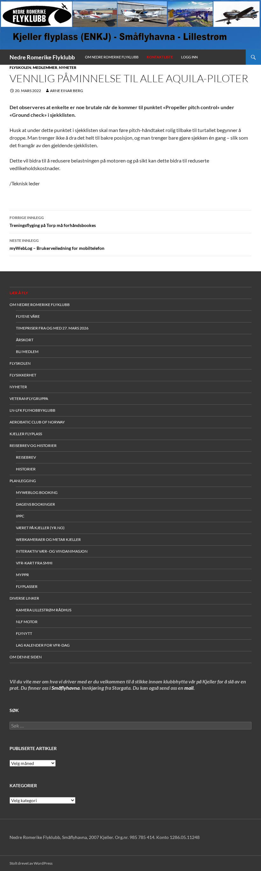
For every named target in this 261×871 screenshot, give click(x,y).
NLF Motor (27, 621)
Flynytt (24, 633)
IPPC (20, 516)
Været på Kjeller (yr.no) (40, 527)
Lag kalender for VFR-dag (43, 645)
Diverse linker (24, 598)
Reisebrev (26, 457)
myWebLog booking (37, 492)
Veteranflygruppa (29, 398)
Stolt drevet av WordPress (31, 863)
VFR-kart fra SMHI (34, 563)
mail (189, 688)
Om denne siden (26, 657)
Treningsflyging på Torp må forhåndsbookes (53, 221)
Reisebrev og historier (33, 445)
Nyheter (67, 67)
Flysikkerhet (23, 375)
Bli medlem (27, 351)
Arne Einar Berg (66, 90)
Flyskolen (20, 67)
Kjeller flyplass (26, 433)
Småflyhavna (66, 688)
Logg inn (189, 57)
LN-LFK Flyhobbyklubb (32, 410)
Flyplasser (27, 586)
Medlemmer (45, 67)
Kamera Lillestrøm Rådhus (43, 610)
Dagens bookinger (35, 504)
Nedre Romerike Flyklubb (42, 57)
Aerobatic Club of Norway (37, 422)
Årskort (24, 339)
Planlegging (23, 480)
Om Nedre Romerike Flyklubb (111, 57)
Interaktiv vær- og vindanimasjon (52, 551)
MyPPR (22, 574)
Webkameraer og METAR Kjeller (48, 539)
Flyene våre (28, 316)
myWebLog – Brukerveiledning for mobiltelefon (57, 244)
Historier (26, 469)
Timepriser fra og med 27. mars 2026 (52, 328)
